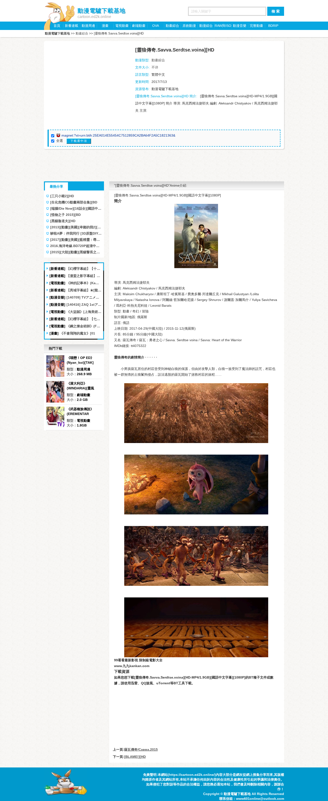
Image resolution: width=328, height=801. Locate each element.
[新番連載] (57, 269)
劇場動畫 (139, 26)
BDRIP (273, 26)
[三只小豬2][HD (62, 196)
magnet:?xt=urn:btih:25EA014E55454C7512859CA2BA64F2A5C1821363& (118, 135)
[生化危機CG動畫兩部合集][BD (73, 202)
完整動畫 (256, 26)
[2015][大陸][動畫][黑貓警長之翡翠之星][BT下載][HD (90, 252)
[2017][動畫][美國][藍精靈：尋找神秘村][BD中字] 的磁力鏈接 (96, 240)
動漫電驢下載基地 (57, 33)
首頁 (57, 26)
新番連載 (71, 26)
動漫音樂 (239, 26)
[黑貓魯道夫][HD (62, 221)
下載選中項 (78, 141)
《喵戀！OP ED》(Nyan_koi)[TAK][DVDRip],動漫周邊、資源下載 (83, 360)
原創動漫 (189, 26)
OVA (155, 26)
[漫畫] (54, 333)
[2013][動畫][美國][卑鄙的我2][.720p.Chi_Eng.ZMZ (89, 227)
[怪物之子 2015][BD (65, 215)
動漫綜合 (206, 26)
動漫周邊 (88, 26)
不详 (155, 67)
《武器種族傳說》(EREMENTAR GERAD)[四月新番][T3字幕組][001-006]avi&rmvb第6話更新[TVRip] (84, 411)
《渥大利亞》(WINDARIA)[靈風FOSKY (80, 386)
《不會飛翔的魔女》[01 (77, 333)
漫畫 (105, 26)
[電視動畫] (57, 283)
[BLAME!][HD (135, 757)
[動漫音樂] (57, 297)
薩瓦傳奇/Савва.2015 (141, 749)
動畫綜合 (172, 26)
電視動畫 (122, 26)
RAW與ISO (223, 26)
